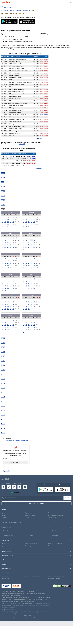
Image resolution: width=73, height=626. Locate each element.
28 (28, 226)
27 (26, 226)
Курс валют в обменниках (32, 543)
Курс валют (5, 513)
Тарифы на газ (52, 517)
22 (2, 224)
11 (10, 219)
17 (8, 222)
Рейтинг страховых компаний (56, 576)
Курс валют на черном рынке (56, 543)
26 (13, 224)
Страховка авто (6, 578)
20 (26, 224)
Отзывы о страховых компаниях (33, 576)
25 (10, 224)
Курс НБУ (4, 515)
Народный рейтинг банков (55, 520)
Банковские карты (30, 515)
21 (28, 224)
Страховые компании (54, 578)
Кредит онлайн (29, 520)
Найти (67, 498)
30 (5, 226)
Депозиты (27, 517)
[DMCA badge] (61, 586)
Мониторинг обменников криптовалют (12, 522)
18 (10, 222)
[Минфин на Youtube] (25, 487)
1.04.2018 (22, 144)
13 (26, 222)
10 (8, 219)
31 (8, 226)
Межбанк (4, 517)
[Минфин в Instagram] (19, 487)
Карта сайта (6, 471)
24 (8, 224)
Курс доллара (29, 513)
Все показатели (8, 7)
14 (28, 222)
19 (13, 222)
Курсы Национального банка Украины (16, 440)
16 (5, 222)
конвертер (39, 138)
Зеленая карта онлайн (8, 576)
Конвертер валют (6, 520)
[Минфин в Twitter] (14, 487)
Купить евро (28, 546)
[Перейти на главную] (6, 2)
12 (13, 219)
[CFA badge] (26, 586)
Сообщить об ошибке (36, 503)
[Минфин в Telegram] (9, 487)
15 (2, 222)
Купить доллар (6, 546)
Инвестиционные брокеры (55, 515)
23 (5, 224)
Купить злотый (52, 546)
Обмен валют (5, 543)
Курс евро (51, 513)
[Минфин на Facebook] (3, 487)
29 (2, 226)
